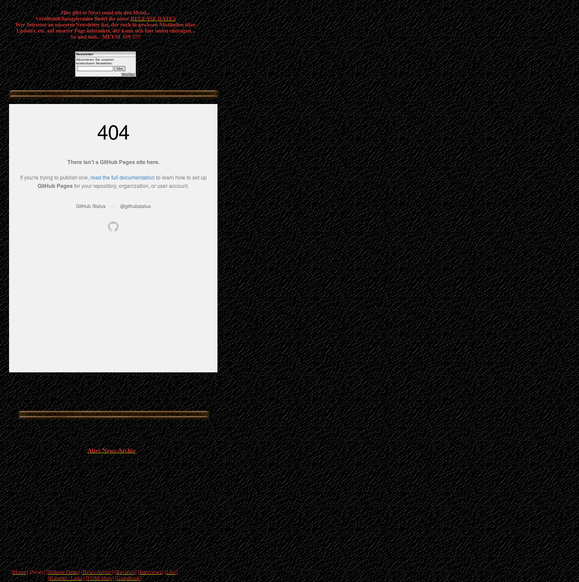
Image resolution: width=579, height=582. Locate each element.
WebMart (128, 74)
